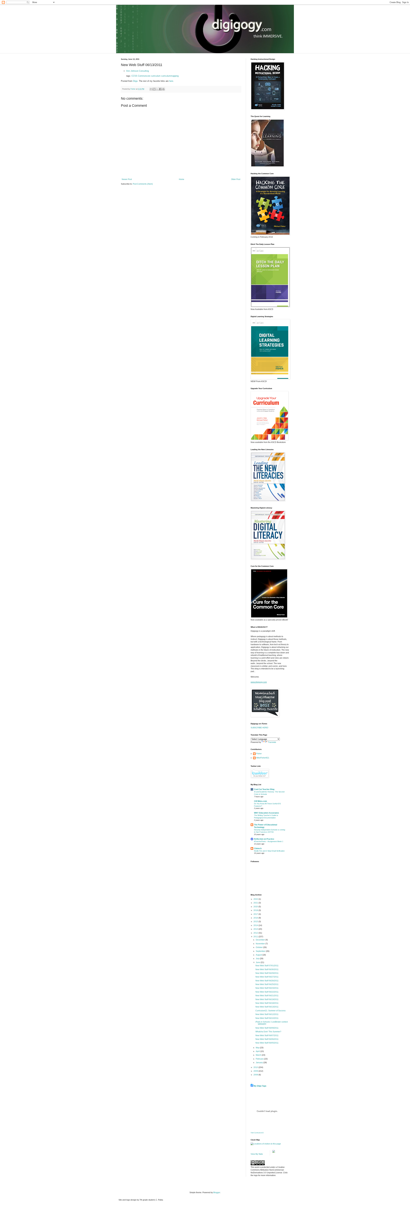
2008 (256, 1075)
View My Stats (257, 1154)
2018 (256, 910)
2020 (256, 907)
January (259, 1062)
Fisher (259, 753)
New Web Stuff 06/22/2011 (267, 992)
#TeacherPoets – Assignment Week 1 (268, 841)
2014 (256, 925)
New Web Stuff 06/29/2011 (267, 973)
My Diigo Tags (260, 1086)
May (258, 1048)
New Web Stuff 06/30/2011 (267, 969)
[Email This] (151, 89)
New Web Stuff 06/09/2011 (267, 1028)
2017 (256, 914)
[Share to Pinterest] (163, 89)
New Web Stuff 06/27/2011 (267, 977)
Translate (272, 742)
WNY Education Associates (266, 813)
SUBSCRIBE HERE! (259, 728)
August (259, 955)
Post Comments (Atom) (143, 184)
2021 (256, 903)
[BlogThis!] (154, 89)
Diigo (135, 81)
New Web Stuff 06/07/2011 (267, 1035)
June (258, 962)
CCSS (134, 76)
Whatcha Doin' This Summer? (268, 1032)
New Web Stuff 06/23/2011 (267, 988)
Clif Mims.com (260, 801)
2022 (256, 899)
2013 (256, 929)
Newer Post (127, 179)
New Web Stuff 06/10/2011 (267, 1018)
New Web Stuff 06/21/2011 (267, 995)
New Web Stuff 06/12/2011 (267, 1014)
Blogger (216, 1192)
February (260, 1059)
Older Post (235, 179)
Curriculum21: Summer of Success (270, 1011)
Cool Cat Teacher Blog (264, 789)
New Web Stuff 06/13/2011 (267, 1007)
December (260, 940)
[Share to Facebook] (160, 89)
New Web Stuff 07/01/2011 (267, 965)
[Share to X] (157, 89)
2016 (256, 918)
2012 (256, 933)
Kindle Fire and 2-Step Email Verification (269, 851)
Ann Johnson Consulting (137, 71)
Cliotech (258, 848)
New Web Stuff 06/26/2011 (267, 981)
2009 (256, 1071)
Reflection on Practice (264, 839)
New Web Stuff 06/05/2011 (267, 1043)
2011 (256, 936)
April (258, 1051)
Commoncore (144, 76)
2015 (256, 921)
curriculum (155, 76)
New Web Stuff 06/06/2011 (267, 1039)
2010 (256, 1067)
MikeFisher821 (262, 758)
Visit (257, 1133)
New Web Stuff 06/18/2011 (267, 1003)
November (260, 944)
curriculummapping (170, 76)
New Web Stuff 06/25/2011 (267, 984)
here (171, 81)
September (261, 951)
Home (181, 179)
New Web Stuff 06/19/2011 (267, 999)
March (259, 1055)
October (259, 947)
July (258, 958)
